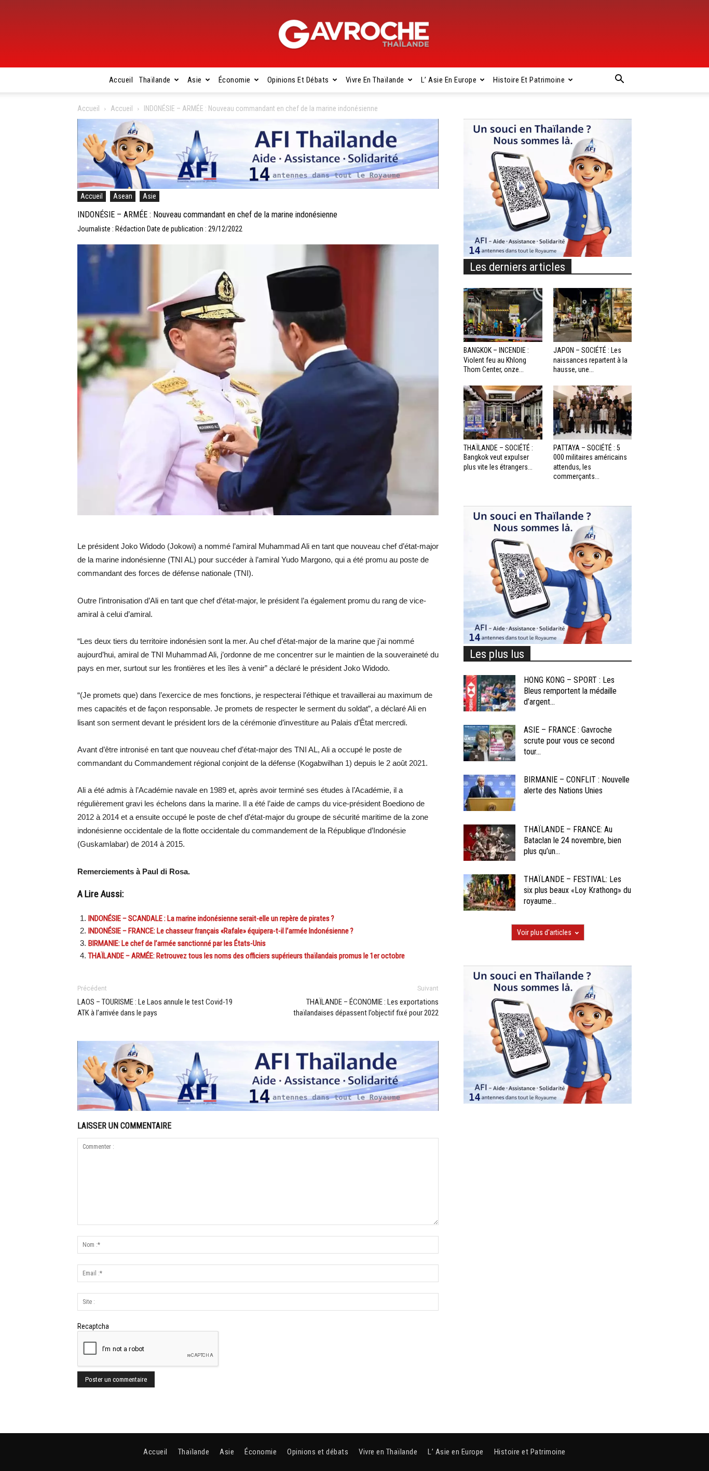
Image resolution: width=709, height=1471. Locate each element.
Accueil (121, 80)
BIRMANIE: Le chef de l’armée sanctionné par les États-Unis (177, 943)
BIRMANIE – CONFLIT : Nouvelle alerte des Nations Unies (577, 785)
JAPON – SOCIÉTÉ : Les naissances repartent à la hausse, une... (590, 359)
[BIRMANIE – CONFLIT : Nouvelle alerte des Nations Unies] (489, 793)
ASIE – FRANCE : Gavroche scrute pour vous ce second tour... (569, 741)
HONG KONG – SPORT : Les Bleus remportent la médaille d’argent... (570, 691)
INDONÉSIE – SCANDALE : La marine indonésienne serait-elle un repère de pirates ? (212, 918)
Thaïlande (155, 80)
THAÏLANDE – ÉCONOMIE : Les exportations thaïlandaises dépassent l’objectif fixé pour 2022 (366, 1007)
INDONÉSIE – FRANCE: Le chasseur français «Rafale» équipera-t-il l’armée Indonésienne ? (220, 931)
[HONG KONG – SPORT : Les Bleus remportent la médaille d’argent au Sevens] (489, 693)
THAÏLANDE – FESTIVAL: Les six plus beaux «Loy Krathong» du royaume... (577, 890)
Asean (122, 196)
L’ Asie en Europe (449, 80)
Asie (194, 80)
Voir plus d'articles (544, 932)
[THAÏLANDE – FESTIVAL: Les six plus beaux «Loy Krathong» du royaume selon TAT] (489, 892)
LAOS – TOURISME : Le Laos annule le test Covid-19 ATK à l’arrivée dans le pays (155, 1007)
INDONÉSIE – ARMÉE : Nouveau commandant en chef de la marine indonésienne (207, 214)
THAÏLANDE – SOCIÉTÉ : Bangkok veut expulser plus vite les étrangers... (498, 457)
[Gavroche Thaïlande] (354, 34)
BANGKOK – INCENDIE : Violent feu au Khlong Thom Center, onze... (496, 359)
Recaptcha (93, 1326)
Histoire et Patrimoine (529, 80)
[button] (619, 80)
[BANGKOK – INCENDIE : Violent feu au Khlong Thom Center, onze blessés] (502, 315)
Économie (235, 80)
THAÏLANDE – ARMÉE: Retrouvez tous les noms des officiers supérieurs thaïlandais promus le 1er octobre (246, 955)
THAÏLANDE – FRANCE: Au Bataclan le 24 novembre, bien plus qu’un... (572, 840)
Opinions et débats (298, 80)
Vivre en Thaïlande (375, 80)
